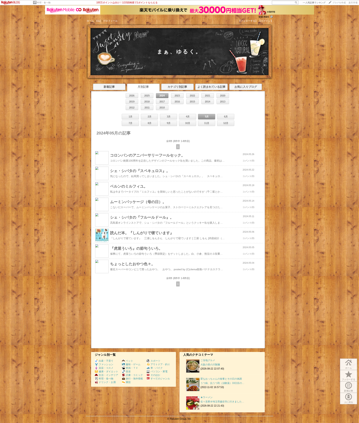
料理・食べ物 (43, 2)
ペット (129, 360)
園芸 (128, 382)
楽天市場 (353, 2)
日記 (98, 20)
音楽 (128, 371)
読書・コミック (134, 375)
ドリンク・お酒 (107, 382)
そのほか (155, 375)
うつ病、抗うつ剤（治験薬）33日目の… (222, 383)
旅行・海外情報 (134, 378)
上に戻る (348, 402)
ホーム (90, 20)
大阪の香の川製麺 (210, 364)
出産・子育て (106, 360)
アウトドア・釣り (160, 364)
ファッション (106, 364)
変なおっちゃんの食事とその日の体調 (221, 378)
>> (314, 2)
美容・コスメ (106, 368)
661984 (264, 17)
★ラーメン (206, 397)
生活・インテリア (108, 375)
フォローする (348, 379)
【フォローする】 (248, 20)
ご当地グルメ (207, 360)
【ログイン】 (265, 20)
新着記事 (348, 391)
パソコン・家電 (159, 371)
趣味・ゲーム (133, 364)
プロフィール (110, 20)
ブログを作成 (339, 2)
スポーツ (155, 360)
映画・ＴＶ (132, 368)
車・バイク (157, 368)
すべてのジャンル (160, 378)
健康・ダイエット (108, 371)
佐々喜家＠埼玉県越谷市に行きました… (222, 401)
